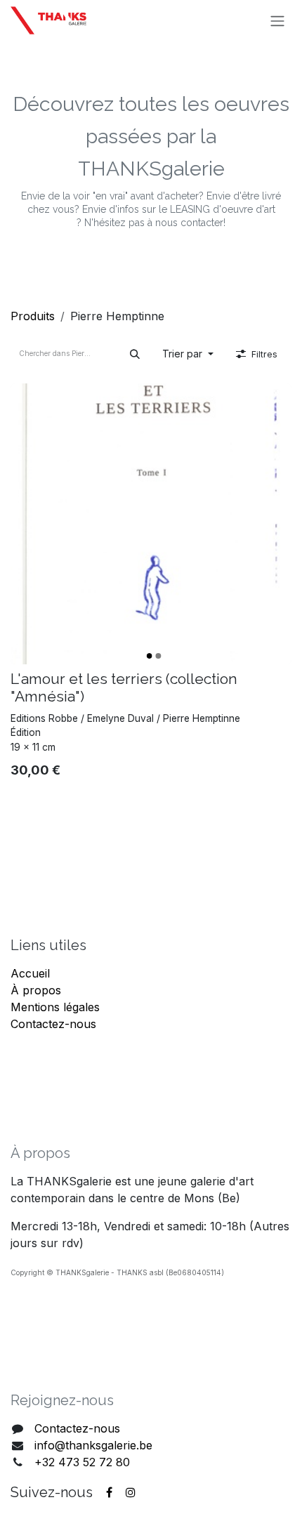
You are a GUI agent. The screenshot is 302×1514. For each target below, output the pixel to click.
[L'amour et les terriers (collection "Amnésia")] (151, 523)
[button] (188, 353)
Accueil (30, 973)
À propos (36, 990)
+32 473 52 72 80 (82, 1462)
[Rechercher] (135, 353)
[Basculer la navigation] (277, 20)
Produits (33, 316)
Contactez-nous (53, 1024)
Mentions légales (55, 1007)
